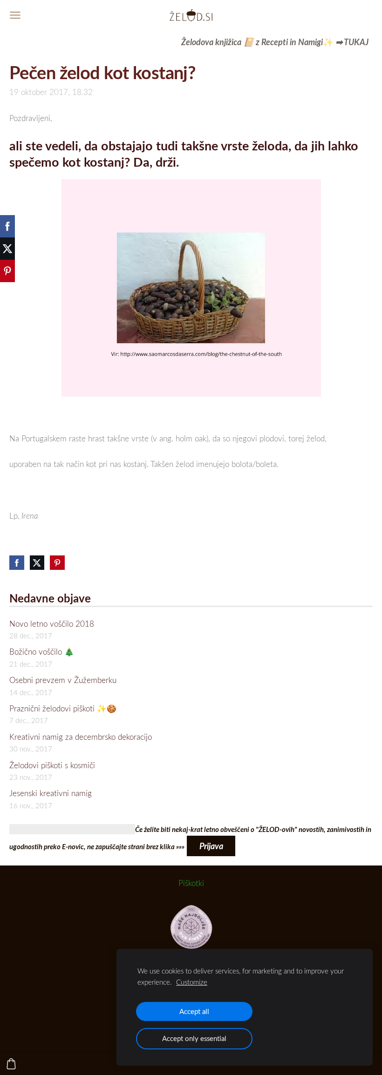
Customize (191, 982)
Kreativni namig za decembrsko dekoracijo (80, 736)
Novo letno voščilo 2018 (51, 623)
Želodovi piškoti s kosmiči (52, 765)
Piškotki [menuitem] (191, 883)
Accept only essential (194, 1038)
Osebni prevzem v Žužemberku (62, 680)
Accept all (194, 1011)
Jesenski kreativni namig (50, 793)
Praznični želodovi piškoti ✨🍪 (62, 708)
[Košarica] (11, 1064)
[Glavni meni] (15, 15)
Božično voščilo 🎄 (41, 651)
